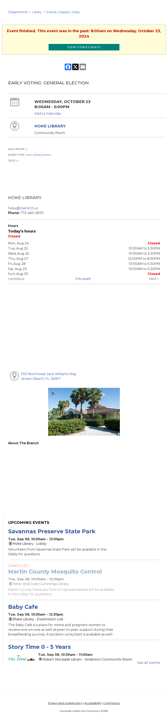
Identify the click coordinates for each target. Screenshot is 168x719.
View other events (84, 47)
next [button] (153, 279)
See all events (148, 663)
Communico (111, 703)
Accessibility (92, 703)
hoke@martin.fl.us (23, 208)
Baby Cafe (23, 606)
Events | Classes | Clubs (63, 12)
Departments (18, 12)
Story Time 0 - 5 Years (39, 646)
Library (37, 12)
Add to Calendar (47, 114)
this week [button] (83, 279)
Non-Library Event (38, 154)
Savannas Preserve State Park (51, 531)
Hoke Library (50, 126)
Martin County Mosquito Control (55, 571)
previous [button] (16, 279)
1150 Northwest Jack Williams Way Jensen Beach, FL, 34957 (48, 376)
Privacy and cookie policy (65, 703)
